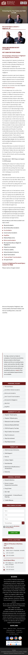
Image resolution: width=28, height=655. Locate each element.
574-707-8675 (10, 567)
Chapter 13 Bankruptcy (11, 418)
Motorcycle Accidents (10, 393)
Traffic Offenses (9, 500)
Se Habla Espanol (14, 634)
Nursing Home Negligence (11, 400)
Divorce (7, 456)
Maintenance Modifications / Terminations (12, 467)
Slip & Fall (7, 403)
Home (4, 628)
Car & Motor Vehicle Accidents (12, 390)
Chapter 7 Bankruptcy (11, 415)
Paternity (7, 472)
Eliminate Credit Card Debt (12, 421)
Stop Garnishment (10, 438)
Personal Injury (9, 386)
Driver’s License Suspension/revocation (11, 484)
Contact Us (19, 632)
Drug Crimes (8, 488)
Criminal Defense (10, 632)
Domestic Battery (9, 480)
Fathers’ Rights (9, 460)
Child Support (8, 453)
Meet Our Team (12, 628)
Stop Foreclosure (9, 435)
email (17, 370)
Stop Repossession (10, 441)
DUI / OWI (7, 492)
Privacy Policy (9, 527)
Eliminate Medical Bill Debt (12, 425)
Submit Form (14, 532)
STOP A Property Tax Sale (12, 428)
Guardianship (8, 463)
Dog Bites (7, 406)
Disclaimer (11, 653)
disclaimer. (17, 526)
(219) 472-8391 (21, 3)
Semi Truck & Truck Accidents (12, 396)
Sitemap (16, 653)
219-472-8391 (10, 553)
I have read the (13, 527)
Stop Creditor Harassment (12, 431)
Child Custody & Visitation (12, 450)
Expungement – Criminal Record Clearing (13, 496)
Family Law (18, 630)
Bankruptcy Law (11, 630)
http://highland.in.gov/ (9, 87)
